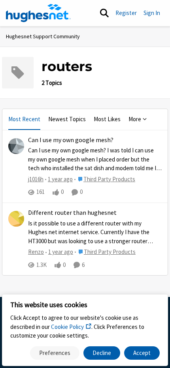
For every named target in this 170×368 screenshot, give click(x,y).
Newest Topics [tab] (67, 119)
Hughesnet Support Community (43, 36)
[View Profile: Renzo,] (16, 219)
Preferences (54, 353)
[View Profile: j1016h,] (16, 146)
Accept (142, 353)
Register (126, 13)
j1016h (35, 179)
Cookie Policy (67, 326)
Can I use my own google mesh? (70, 140)
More (134, 119)
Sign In (152, 13)
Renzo (36, 251)
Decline (102, 353)
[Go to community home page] (38, 13)
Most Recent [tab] (24, 119)
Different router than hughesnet (72, 213)
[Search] (104, 13)
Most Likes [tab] (107, 119)
